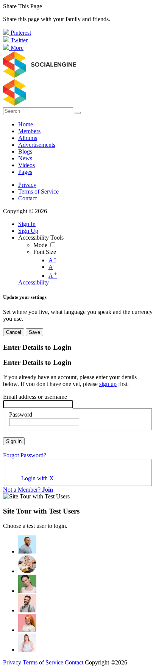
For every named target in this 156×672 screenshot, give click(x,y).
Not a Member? (28, 489)
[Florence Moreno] (27, 623)
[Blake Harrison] (27, 603)
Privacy (27, 184)
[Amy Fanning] (27, 564)
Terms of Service (38, 191)
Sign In (14, 441)
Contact (27, 198)
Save (34, 332)
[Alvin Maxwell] (27, 544)
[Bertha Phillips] (27, 584)
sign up (108, 384)
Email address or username (35, 397)
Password (20, 414)
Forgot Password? (24, 455)
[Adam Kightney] (27, 643)
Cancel (13, 332)
